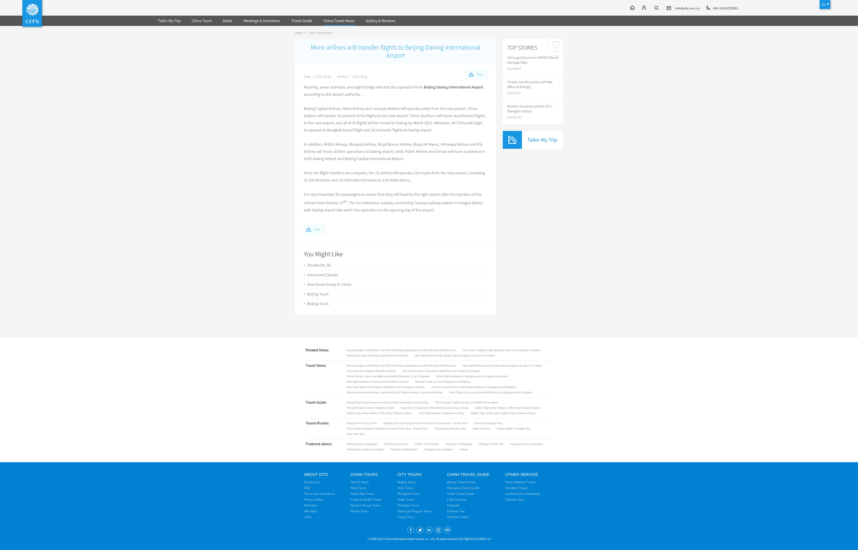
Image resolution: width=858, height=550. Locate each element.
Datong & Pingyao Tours (414, 511)
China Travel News (339, 20)
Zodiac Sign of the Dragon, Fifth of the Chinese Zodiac (507, 407)
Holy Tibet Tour (356, 434)
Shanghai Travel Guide (463, 488)
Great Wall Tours (362, 493)
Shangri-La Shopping (459, 444)
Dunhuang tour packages (362, 444)
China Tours (202, 20)
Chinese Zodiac (458, 517)
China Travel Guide (468, 474)
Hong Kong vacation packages (365, 449)
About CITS (316, 474)
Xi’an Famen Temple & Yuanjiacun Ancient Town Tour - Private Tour (387, 428)
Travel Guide (301, 20)
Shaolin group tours (396, 444)
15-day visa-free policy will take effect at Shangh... (530, 84)
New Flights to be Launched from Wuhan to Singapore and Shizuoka (490, 392)
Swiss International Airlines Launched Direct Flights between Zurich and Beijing (395, 392)
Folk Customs (457, 499)
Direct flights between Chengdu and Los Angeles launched (472, 376)
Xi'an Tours (405, 488)
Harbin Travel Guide (427, 444)
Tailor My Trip (169, 20)
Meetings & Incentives (262, 20)
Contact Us (312, 482)
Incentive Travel (516, 488)
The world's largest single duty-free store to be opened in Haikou (501, 350)
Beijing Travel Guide (461, 482)
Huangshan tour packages (526, 444)
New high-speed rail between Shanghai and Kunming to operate (386, 387)
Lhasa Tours (406, 517)
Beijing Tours (317, 294)
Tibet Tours (358, 488)
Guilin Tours (405, 499)
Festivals (453, 505)
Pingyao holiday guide (404, 449)
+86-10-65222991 (725, 8)
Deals (227, 20)
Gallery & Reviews (380, 20)
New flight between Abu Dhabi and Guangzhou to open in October (455, 355)
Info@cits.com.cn (687, 8)
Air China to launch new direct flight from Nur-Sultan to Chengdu (441, 371)
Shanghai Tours (408, 493)
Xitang (464, 449)
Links (307, 517)
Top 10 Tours (359, 482)
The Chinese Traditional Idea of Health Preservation (466, 402)
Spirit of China (481, 428)
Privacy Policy (313, 499)
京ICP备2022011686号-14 (474, 539)
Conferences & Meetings (522, 493)
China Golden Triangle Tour (513, 428)
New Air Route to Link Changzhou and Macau (443, 381)
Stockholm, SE (319, 265)
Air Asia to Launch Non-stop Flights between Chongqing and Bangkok (473, 387)
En (824, 4)
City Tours (409, 474)
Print (317, 229)
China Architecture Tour (488, 423)
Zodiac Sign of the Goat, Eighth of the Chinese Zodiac (503, 413)
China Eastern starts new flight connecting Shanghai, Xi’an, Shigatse (388, 376)
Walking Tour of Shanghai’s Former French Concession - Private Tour (425, 423)
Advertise (310, 505)
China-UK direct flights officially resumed (371, 371)
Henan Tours (359, 511)
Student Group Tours (365, 505)
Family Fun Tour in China (362, 423)
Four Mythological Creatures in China (441, 413)
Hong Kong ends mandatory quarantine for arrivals (377, 355)
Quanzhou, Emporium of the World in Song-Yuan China (434, 407)
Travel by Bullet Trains (366, 499)
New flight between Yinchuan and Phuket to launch (377, 381)
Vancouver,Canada (322, 274)
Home (299, 33)
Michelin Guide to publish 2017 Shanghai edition (529, 108)
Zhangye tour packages (439, 449)
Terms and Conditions (319, 493)
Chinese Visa (514, 499)
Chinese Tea (456, 511)
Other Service (521, 474)
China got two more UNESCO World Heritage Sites (532, 60)
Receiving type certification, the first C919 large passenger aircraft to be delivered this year (401, 350)
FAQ (307, 488)
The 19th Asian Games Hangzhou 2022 (370, 407)
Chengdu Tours (408, 505)
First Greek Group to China (329, 284)
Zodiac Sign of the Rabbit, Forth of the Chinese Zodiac (379, 413)
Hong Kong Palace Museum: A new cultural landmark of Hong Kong (387, 402)
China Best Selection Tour (450, 428)
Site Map (310, 511)
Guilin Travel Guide (460, 493)
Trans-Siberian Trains (520, 482)
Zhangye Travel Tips (491, 444)
